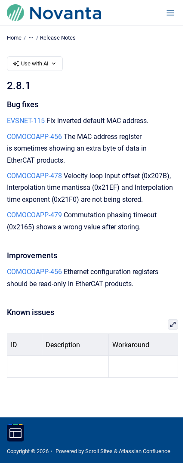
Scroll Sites (99, 451)
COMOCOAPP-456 (34, 137)
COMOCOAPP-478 (34, 176)
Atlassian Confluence (144, 451)
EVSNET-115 (26, 121)
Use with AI (35, 63)
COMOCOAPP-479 (34, 215)
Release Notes (58, 37)
